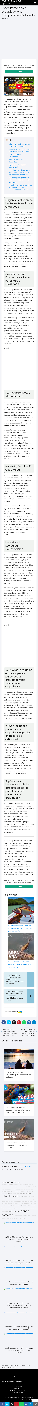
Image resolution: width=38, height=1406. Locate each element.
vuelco (29, 1191)
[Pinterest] (19, 1022)
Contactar (17, 1377)
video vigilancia (19, 1215)
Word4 (34, 1187)
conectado (27, 1166)
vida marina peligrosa (30, 1201)
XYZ (14, 1215)
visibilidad (22, 1206)
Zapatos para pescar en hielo (17, 1191)
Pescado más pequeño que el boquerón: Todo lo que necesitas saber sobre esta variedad (10, 1031)
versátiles (8, 1218)
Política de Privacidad (17, 1390)
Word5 (3, 1191)
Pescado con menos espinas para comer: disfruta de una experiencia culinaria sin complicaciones (28, 1031)
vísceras (28, 1193)
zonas (21, 1187)
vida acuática (27, 1215)
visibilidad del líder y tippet (18, 1218)
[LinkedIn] (29, 1022)
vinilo (26, 1191)
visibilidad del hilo (14, 1193)
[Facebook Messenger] (9, 1022)
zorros (22, 1201)
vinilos (23, 1196)
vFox (26, 1196)
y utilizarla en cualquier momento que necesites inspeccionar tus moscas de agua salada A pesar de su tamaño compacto (18, 1199)
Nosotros (18, 1375)
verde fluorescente (30, 1205)
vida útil (22, 1193)
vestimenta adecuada (26, 1208)
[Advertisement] (19, 38)
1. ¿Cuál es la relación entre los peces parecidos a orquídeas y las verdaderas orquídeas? (20, 172)
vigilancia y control (10, 1196)
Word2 (17, 1184)
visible (32, 1215)
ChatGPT (19, 71)
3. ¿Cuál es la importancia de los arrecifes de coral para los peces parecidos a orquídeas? (20, 187)
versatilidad (26, 1187)
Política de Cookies (17, 1392)
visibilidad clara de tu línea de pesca (24, 1189)
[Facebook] (3, 1022)
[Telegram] (34, 1022)
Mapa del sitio (17, 1386)
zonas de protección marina (8, 1189)
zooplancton (4, 1184)
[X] (14, 1022)
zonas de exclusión (6, 1203)
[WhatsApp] (24, 1022)
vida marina (15, 1211)
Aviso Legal (17, 1388)
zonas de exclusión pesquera (10, 1208)
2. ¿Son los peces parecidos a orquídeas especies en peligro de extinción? (20, 180)
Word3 (30, 1187)
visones (19, 1208)
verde (7, 1193)
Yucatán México (12, 1184)
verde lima (7, 1191)
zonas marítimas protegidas (12, 1187)
